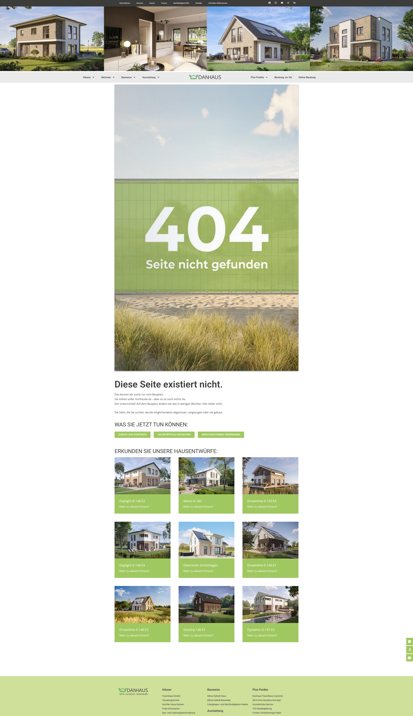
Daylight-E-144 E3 (132, 501)
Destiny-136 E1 (194, 629)
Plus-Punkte (257, 77)
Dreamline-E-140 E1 (261, 565)
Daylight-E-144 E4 (132, 565)
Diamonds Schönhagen (200, 565)
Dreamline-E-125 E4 (261, 501)
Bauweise (126, 77)
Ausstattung (149, 77)
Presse (164, 3)
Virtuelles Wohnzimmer (217, 3)
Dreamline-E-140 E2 (133, 629)
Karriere (140, 3)
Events (152, 3)
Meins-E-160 (192, 501)
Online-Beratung (307, 77)
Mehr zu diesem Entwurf (134, 506)
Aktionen (106, 77)
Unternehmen (124, 3)
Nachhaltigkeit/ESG (181, 3)
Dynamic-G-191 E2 (261, 629)
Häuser (87, 77)
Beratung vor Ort (283, 77)
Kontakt (199, 3)
